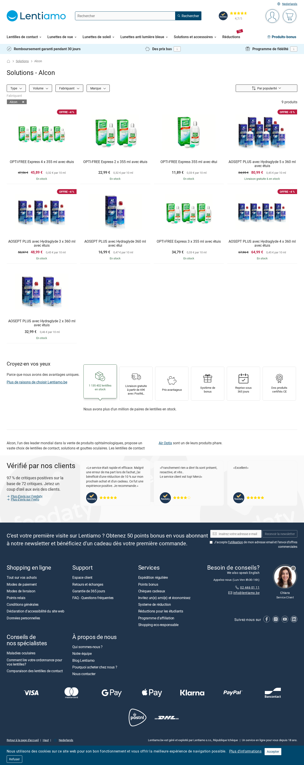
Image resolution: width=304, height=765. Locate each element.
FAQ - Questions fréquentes (92, 597)
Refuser (14, 759)
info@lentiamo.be (246, 593)
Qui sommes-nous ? (87, 646)
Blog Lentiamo (83, 660)
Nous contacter (83, 673)
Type (14, 88)
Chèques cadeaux (151, 591)
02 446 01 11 (249, 587)
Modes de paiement (22, 584)
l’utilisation (235, 542)
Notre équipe (81, 653)
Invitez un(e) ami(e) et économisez (164, 597)
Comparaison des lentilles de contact (35, 670)
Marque (96, 88)
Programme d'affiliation (156, 617)
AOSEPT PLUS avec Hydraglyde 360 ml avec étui (115, 243)
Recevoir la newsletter (280, 533)
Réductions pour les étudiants (160, 611)
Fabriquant (67, 88)
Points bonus (148, 584)
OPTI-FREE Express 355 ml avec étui (188, 162)
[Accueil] (8, 61)
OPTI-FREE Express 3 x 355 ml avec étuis (189, 242)
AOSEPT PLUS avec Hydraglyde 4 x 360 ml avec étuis (262, 243)
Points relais (16, 597)
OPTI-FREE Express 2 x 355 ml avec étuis (115, 162)
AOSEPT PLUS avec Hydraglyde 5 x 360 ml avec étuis (262, 164)
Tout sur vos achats (21, 577)
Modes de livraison (21, 591)
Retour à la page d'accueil (23, 740)
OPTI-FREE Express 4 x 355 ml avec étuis (42, 162)
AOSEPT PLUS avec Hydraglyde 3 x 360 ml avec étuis (41, 243)
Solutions (22, 61)
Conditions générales (23, 604)
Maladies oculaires (21, 653)
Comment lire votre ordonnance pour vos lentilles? (34, 661)
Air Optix (165, 442)
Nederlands (289, 4)
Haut (46, 740)
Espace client (82, 577)
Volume (38, 88)
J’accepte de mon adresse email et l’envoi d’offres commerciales (255, 544)
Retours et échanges (87, 584)
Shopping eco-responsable (158, 624)
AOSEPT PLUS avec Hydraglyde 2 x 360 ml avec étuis (41, 323)
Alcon (13, 102)
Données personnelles (23, 617)
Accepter (273, 751)
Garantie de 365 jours (88, 591)
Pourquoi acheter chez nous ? (94, 666)
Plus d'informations (245, 751)
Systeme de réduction (154, 604)
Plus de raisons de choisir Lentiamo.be (37, 382)
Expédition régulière (153, 577)
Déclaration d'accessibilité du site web (35, 611)
